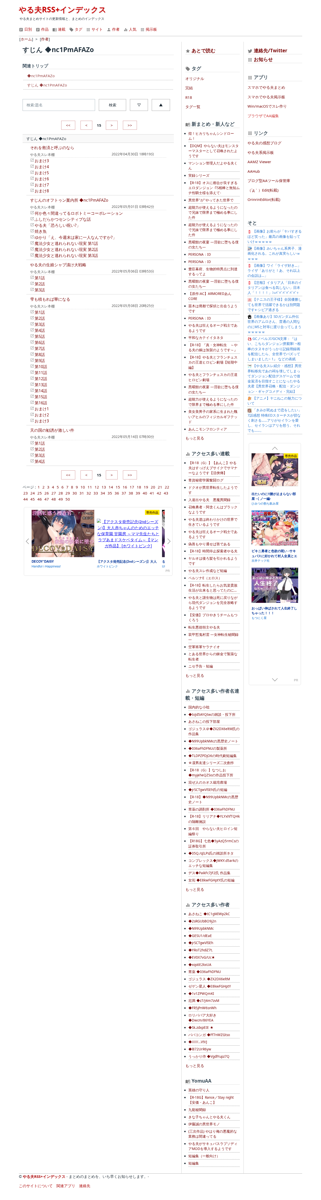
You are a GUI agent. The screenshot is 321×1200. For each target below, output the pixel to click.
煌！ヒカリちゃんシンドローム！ (211, 136)
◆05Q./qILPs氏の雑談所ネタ (211, 853)
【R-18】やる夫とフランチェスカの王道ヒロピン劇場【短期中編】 (212, 362)
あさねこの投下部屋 (204, 721)
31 (81, 493)
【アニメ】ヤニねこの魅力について (275, 401)
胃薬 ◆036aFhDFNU (204, 971)
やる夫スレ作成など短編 (207, 570)
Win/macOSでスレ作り (267, 106)
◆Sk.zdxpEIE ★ (200, 1027)
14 (111, 487)
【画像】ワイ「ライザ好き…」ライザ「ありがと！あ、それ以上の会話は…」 (274, 270)
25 (39, 493)
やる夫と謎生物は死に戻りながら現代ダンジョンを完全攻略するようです (212, 602)
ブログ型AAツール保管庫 (269, 180)
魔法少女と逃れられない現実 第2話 (66, 249)
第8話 (40, 354)
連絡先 (84, 1185)
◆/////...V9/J (197, 1042)
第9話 (40, 360)
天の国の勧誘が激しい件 (52, 430)
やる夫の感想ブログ (264, 142)
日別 (27, 29)
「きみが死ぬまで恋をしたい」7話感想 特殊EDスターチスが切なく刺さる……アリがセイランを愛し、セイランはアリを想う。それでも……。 (275, 420)
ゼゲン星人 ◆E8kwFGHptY (209, 986)
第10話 (41, 366)
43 (166, 493)
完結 (189, 87)
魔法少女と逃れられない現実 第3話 (66, 255)
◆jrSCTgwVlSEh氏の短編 (207, 789)
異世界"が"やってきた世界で (210, 200)
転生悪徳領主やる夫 (204, 627)
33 (96, 493)
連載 (61, 29)
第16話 (41, 403)
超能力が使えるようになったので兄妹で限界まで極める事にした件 (212, 212)
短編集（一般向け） (204, 1156)
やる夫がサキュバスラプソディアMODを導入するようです (212, 1146)
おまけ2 (42, 415)
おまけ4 (42, 166)
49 (60, 499)
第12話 (41, 378)
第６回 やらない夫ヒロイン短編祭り (212, 831)
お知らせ (263, 59)
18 (139, 487)
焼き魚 (41, 231)
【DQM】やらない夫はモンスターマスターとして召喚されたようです (213, 151)
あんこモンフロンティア (207, 429)
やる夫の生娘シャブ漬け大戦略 (58, 265)
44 (25, 499)
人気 (132, 29)
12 (97, 487)
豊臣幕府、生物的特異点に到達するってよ (212, 271)
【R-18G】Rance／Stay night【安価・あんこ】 (211, 1100)
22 (167, 487)
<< (68, 125)
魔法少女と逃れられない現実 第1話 (66, 243)
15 (118, 487)
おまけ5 (42, 172)
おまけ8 (42, 191)
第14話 (41, 390)
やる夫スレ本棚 (42, 154)
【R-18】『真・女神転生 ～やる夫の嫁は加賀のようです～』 (212, 347)
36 (117, 493)
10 (83, 487)
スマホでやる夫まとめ (266, 87)
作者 (115, 29)
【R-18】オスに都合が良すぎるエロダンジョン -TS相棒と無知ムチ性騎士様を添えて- (214, 188)
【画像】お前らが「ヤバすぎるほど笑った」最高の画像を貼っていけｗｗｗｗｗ (275, 236)
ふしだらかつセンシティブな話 (63, 219)
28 (60, 493)
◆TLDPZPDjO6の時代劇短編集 (212, 755)
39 (138, 493)
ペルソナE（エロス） (205, 578)
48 (53, 499)
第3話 (40, 290)
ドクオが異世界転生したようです (212, 490)
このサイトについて (36, 1185)
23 (25, 493)
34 (103, 493)
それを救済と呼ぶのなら (52, 147)
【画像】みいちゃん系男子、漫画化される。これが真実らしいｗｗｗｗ (275, 253)
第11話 (41, 372)
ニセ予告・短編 (200, 666)
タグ (78, 29)
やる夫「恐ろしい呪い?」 (58, 225)
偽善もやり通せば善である (209, 544)
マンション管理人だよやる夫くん (212, 165)
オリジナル (194, 78)
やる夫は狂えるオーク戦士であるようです (212, 328)
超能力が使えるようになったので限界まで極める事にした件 (212, 402)
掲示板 (151, 29)
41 (152, 493)
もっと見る (194, 437)
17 (132, 487)
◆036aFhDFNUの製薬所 (207, 748)
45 (32, 499)
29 (67, 493)
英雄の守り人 (198, 1090)
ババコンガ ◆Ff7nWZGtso (209, 1035)
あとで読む (203, 50)
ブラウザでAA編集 (263, 115)
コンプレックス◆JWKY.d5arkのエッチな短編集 (213, 863)
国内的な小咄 (198, 707)
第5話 (40, 336)
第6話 (40, 342)
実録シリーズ (198, 175)
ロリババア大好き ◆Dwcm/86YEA (202, 1018)
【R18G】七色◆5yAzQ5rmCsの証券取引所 (213, 843)
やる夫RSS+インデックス (62, 9)
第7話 (40, 348)
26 (46, 493)
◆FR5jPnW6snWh (202, 1008)
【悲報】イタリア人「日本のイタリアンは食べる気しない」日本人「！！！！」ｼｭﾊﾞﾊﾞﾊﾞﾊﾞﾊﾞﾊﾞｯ (275, 287)
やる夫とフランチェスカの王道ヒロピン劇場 (212, 377)
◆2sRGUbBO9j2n (202, 921)
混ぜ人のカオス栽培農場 (207, 782)
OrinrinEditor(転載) (264, 199)
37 (124, 493)
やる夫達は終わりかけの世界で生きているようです (212, 522)
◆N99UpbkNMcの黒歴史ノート (213, 741)
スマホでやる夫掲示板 (266, 96)
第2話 (40, 284)
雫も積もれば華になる (50, 299)
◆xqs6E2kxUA (199, 964)
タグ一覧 (192, 106)
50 (67, 499)
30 (74, 493)
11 (90, 487)
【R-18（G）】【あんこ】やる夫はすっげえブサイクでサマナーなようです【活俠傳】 (212, 468)
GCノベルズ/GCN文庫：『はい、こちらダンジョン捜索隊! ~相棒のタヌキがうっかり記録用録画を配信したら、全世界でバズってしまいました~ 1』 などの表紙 (274, 348)
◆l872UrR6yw (199, 1049)
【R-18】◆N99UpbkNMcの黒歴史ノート (213, 799)
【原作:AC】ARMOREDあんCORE (209, 296)
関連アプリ (65, 1185)
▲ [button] (161, 104)
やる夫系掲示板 (261, 152)
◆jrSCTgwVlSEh (200, 943)
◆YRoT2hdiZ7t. (200, 950)
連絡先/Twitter (270, 50)
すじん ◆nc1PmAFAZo (47, 84)
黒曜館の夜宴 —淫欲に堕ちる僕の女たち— (213, 244)
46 (39, 499)
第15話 (41, 396)
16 (125, 487)
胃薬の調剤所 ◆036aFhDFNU (211, 809)
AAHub (254, 171)
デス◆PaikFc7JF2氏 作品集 (209, 873)
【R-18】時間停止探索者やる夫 (212, 551)
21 (160, 487)
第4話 (40, 330)
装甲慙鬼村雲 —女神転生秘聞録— (213, 637)
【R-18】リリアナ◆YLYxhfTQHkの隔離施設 (214, 819)
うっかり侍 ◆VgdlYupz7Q (208, 1056)
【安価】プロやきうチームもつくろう (212, 617)
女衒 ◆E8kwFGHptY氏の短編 (211, 880)
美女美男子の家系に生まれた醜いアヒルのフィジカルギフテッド (212, 416)
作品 (44, 29)
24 (32, 493)
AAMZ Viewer (259, 161)
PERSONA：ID (199, 254)
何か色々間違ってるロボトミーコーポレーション (79, 213)
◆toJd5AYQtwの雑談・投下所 (211, 714)
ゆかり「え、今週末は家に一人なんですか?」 (76, 237)
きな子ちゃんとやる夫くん (209, 1117)
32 (89, 493)
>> (130, 125)
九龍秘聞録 (197, 1109)
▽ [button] (139, 104)
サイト (97, 29)
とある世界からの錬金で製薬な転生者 (212, 656)
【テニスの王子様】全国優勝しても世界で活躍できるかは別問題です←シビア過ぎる (275, 304)
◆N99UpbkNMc (201, 928)
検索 (112, 104)
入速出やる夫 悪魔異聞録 (209, 500)
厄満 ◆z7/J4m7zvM (203, 1000)
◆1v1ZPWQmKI (201, 993)
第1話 (40, 278)
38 (131, 493)
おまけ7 (42, 185)
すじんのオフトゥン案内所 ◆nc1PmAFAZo (69, 200)
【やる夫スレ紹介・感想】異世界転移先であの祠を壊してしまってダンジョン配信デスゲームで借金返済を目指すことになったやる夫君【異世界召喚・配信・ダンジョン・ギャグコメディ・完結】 (275, 378)
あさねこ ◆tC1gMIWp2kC (209, 914)
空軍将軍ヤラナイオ (204, 647)
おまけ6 (42, 179)
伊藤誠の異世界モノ (204, 1124)
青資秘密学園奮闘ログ (205, 480)
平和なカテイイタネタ (205, 337)
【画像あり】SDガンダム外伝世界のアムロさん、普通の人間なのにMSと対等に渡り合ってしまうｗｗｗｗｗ (274, 324)
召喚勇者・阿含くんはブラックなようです (212, 509)
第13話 (41, 384)
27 (53, 493)
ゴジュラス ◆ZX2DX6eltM (209, 979)
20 (153, 487)
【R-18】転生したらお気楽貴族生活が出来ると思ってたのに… (212, 588)
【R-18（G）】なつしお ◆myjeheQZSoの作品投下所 (210, 772)
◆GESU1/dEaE (200, 936)
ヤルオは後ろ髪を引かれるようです (212, 561)
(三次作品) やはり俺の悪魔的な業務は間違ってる (212, 1134)
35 (110, 493)
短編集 (193, 1163)
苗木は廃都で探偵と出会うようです (212, 308)
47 (46, 499)
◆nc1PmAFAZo (41, 75)
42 (159, 493)
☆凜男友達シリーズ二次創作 (211, 763)
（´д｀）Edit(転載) (263, 190)
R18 (188, 97)
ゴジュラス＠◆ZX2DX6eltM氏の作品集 (213, 731)
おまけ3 (42, 160)
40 (145, 493)
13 (104, 487)
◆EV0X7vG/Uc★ (201, 957)
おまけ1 (42, 409)
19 (146, 487)
